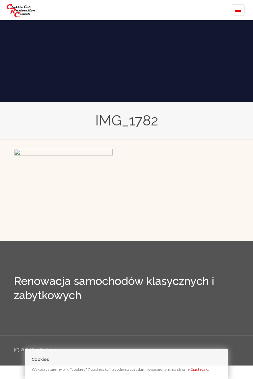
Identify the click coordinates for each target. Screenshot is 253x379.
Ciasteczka (200, 369)
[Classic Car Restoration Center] (21, 10)
